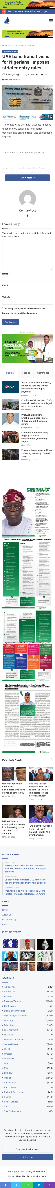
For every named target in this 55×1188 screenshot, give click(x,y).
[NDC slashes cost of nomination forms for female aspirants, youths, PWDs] (10, 943)
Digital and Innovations (15, 1011)
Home (7, 45)
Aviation (8, 996)
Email (5, 285)
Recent (26, 372)
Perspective (10, 1082)
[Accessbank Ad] (27, 33)
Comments (43, 372)
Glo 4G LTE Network (28, 332)
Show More (26, 177)
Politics (7, 1097)
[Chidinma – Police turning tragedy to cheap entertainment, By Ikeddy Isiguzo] (10, 437)
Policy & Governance (14, 1092)
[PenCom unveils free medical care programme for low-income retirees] (45, 944)
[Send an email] (18, 74)
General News (11, 1044)
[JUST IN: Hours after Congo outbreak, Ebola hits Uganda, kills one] (28, 956)
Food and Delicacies (14, 1039)
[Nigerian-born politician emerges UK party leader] (10, 956)
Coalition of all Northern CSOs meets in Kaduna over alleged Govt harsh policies (37, 403)
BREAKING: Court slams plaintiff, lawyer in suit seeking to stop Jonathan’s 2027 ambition (13, 827)
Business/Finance (12, 1001)
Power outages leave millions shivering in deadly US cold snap (36, 453)
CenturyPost (11, 74)
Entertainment (11, 1030)
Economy (8, 1020)
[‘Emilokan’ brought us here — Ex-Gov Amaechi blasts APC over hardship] (41, 814)
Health (7, 1049)
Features (8, 1034)
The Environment (12, 1111)
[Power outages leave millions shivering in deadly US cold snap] (10, 454)
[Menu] (51, 20)
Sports (7, 1106)
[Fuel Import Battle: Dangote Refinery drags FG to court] (10, 966)
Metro (7, 1068)
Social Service (11, 1101)
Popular (10, 372)
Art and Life (10, 991)
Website (6, 297)
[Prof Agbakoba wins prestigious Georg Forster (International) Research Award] (10, 419)
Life (6, 1063)
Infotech (8, 1054)
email (4, 924)
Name (6, 273)
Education (9, 1025)
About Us (6, 915)
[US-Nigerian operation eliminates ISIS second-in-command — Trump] (45, 966)
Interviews (9, 1058)
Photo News (10, 1087)
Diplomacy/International (23, 45)
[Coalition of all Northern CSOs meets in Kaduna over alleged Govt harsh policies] (10, 404)
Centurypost (10, 1006)
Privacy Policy (9, 919)
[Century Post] (6, 20)
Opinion (7, 1078)
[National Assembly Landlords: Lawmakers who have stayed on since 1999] (14, 773)
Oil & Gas (8, 1073)
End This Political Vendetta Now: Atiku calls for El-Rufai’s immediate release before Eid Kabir (39, 789)
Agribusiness (10, 987)
